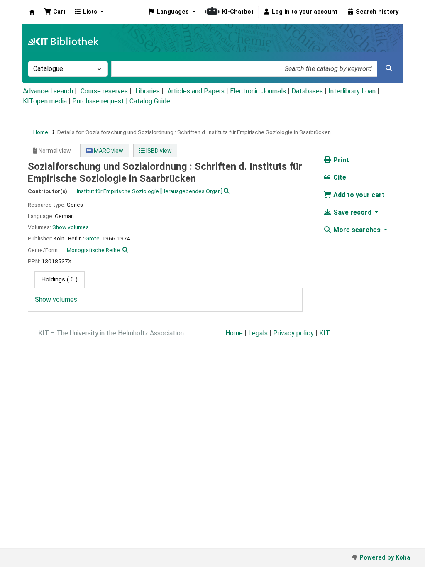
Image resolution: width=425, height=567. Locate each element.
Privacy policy (293, 333)
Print (340, 160)
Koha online (32, 12)
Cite (339, 177)
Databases (307, 91)
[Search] (389, 68)
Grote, (93, 238)
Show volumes (70, 227)
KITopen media (45, 101)
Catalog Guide (149, 101)
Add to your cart (358, 195)
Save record (352, 212)
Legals (258, 333)
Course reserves (104, 91)
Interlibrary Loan (352, 91)
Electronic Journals (258, 91)
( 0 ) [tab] (60, 279)
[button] (55, 12)
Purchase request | (100, 101)
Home (40, 132)
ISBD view (158, 150)
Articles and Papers (196, 91)
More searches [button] (357, 230)
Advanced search (48, 91)
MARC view (108, 150)
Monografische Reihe (93, 250)
